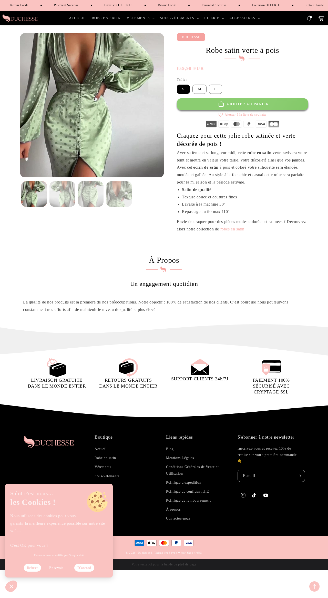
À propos (173, 509)
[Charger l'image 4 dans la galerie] (119, 194)
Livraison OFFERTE (113, 5)
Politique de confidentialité (188, 491)
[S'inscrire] (299, 476)
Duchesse (144, 552)
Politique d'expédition (183, 482)
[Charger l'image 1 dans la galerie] (34, 194)
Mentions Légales (180, 458)
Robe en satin (105, 458)
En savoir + (57, 568)
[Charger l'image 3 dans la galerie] (91, 194)
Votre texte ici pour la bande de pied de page (164, 564)
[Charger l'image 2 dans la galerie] (62, 194)
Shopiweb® (194, 552)
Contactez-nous (178, 518)
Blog (169, 449)
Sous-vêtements (107, 476)
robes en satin (232, 229)
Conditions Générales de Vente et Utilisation (192, 470)
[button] (140, 18)
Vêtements (103, 467)
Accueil (101, 449)
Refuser (32, 568)
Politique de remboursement (188, 500)
